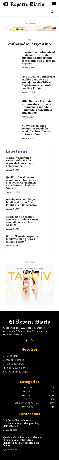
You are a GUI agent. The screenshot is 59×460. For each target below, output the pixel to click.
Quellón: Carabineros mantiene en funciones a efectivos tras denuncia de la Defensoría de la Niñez (22, 183)
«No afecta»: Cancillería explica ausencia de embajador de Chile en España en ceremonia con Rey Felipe (38, 82)
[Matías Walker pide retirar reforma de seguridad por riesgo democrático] (47, 162)
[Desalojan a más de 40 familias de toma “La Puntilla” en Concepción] (47, 204)
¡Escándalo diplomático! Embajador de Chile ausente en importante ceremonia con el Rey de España (38, 57)
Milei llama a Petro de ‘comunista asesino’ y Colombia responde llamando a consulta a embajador (36, 107)
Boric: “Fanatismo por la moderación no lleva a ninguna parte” (22, 239)
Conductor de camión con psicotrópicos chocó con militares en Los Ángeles (22, 221)
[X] (32, 340)
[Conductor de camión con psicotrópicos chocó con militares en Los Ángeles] (47, 221)
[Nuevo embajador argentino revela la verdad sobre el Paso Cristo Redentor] (11, 130)
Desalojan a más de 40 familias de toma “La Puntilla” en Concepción (22, 202)
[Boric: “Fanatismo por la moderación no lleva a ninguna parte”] (47, 241)
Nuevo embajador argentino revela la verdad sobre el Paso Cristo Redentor (36, 130)
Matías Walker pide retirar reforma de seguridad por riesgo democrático (19, 162)
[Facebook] (27, 340)
